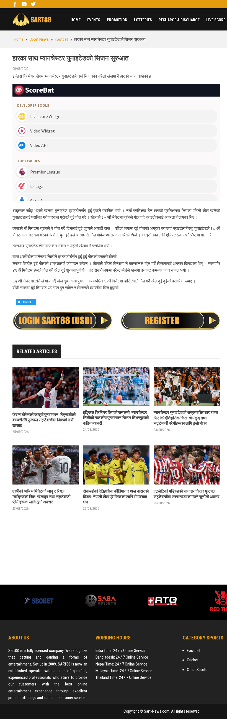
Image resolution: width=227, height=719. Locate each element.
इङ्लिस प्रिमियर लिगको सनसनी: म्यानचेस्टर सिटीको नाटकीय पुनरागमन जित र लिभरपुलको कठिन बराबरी (116, 418)
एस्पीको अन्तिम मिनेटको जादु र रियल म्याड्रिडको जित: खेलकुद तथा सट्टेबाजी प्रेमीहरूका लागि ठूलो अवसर (41, 496)
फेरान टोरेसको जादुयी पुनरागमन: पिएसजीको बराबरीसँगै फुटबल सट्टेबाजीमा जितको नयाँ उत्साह (44, 420)
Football (193, 650)
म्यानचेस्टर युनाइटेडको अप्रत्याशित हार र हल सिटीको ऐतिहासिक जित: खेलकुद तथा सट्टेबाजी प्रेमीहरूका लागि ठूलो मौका (186, 418)
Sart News (31, 19)
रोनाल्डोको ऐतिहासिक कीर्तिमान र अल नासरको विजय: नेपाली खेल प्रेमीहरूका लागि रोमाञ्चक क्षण (116, 496)
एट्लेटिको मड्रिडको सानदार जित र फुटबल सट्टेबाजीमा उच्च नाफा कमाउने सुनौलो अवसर (187, 494)
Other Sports (197, 669)
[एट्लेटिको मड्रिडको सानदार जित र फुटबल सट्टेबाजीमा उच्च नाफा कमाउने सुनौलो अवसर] (187, 465)
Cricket (192, 659)
